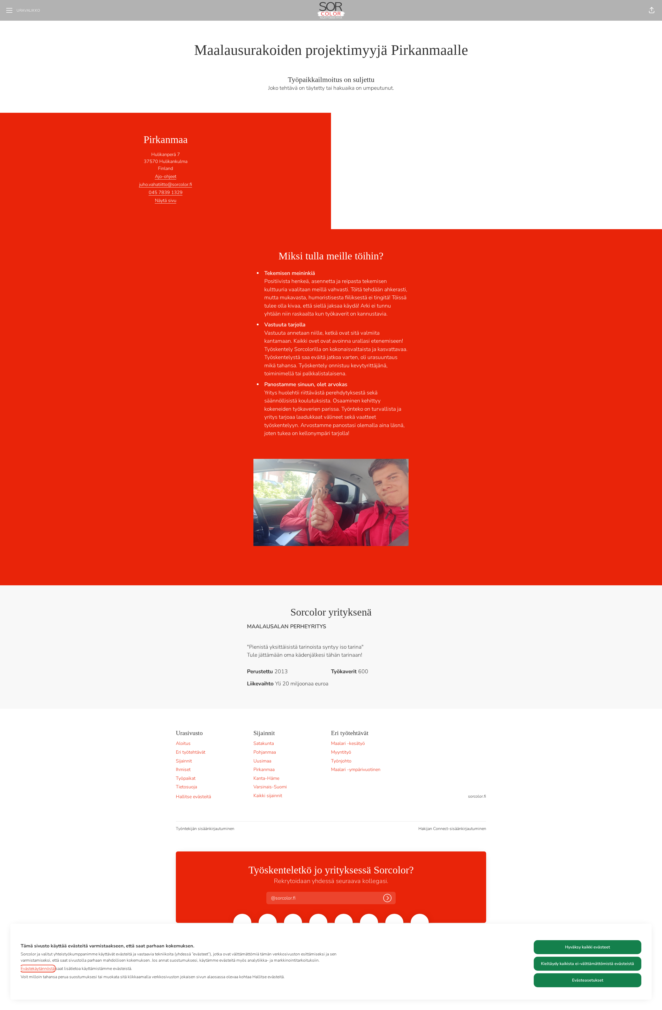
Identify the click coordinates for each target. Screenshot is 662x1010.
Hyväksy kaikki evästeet (587, 947)
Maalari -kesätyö (348, 743)
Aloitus (183, 743)
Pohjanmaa (264, 752)
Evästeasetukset (587, 980)
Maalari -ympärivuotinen (355, 769)
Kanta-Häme (266, 778)
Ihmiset (183, 769)
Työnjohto (341, 761)
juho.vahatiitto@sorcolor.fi (165, 184)
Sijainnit (184, 761)
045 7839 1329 (166, 192)
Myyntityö (341, 752)
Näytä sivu (165, 200)
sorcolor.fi (477, 796)
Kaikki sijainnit (267, 795)
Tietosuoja (186, 787)
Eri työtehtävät (190, 752)
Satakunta (263, 743)
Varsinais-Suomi (270, 787)
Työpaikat (185, 778)
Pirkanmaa (264, 769)
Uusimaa (262, 761)
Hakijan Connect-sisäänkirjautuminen (452, 829)
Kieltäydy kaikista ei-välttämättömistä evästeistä (587, 964)
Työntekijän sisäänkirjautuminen (205, 829)
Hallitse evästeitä (193, 797)
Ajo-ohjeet (165, 176)
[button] (651, 10)
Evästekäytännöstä (38, 968)
